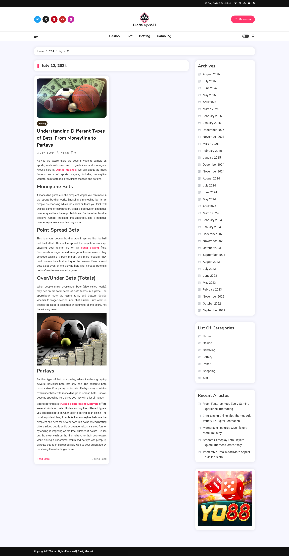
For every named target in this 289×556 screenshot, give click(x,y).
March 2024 (211, 213)
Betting (144, 36)
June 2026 (210, 88)
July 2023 (209, 268)
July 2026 (209, 81)
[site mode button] (245, 36)
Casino (114, 36)
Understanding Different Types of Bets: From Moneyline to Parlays (71, 138)
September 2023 (214, 254)
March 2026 (211, 109)
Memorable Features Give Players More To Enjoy (225, 430)
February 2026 (212, 116)
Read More (43, 458)
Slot (129, 36)
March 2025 (211, 143)
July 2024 (209, 185)
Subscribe (245, 19)
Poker (207, 364)
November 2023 (213, 241)
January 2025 (212, 157)
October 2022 (212, 303)
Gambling (164, 36)
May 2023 (209, 282)
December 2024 (213, 164)
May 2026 (209, 95)
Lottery (207, 357)
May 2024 (209, 199)
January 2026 (212, 123)
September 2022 (214, 310)
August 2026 (211, 74)
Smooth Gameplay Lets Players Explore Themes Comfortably (223, 442)
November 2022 (213, 296)
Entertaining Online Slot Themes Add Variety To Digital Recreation (227, 418)
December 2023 (213, 234)
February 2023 (212, 289)
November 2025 (213, 136)
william (65, 152)
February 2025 (212, 150)
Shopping (209, 371)
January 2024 (212, 227)
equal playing (90, 247)
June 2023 (210, 275)
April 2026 (209, 102)
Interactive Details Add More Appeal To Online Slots (226, 454)
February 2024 (212, 220)
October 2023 (212, 248)
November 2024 (213, 171)
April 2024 (209, 206)
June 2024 (210, 192)
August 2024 (211, 178)
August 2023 (211, 261)
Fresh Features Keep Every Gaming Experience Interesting (226, 406)
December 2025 (213, 130)
